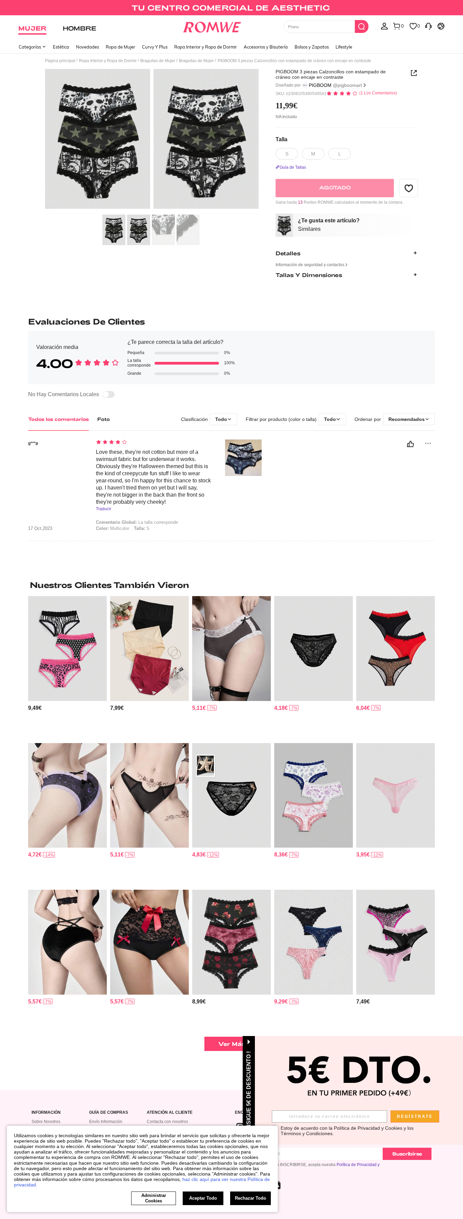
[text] (154, 442)
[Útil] (410, 444)
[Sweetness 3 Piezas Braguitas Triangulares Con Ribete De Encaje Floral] (231, 942)
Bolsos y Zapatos (312, 47)
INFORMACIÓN (46, 1112)
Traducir (103, 509)
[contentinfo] (35, 708)
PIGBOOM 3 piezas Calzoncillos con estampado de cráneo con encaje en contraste (331, 74)
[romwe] (212, 25)
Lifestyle (344, 47)
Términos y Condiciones (307, 1133)
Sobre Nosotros (46, 1121)
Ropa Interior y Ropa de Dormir (205, 47)
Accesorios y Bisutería (266, 47)
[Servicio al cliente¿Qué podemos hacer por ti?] (428, 26)
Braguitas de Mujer (157, 60)
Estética (61, 47)
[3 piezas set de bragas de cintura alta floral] (149, 648)
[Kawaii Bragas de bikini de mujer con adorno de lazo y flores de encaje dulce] (395, 795)
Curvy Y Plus (154, 47)
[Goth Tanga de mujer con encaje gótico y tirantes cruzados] (67, 795)
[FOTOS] (152, 140)
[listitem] (67, 667)
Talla (281, 139)
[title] (231, 585)
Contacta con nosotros (167, 1121)
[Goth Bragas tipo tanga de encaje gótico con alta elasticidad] (149, 942)
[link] (231, 8)
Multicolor (112, 528)
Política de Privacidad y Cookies (368, 1128)
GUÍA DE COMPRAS (108, 1112)
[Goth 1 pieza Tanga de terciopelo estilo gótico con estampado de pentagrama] (67, 942)
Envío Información (105, 1121)
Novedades (87, 47)
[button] (409, 188)
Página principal (60, 60)
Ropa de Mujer (120, 47)
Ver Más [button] (231, 1043)
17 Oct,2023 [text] (40, 528)
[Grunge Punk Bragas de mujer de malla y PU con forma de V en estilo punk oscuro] (149, 795)
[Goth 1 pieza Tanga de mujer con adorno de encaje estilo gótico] (313, 648)
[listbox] (384, 25)
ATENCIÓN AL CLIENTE (170, 1112)
